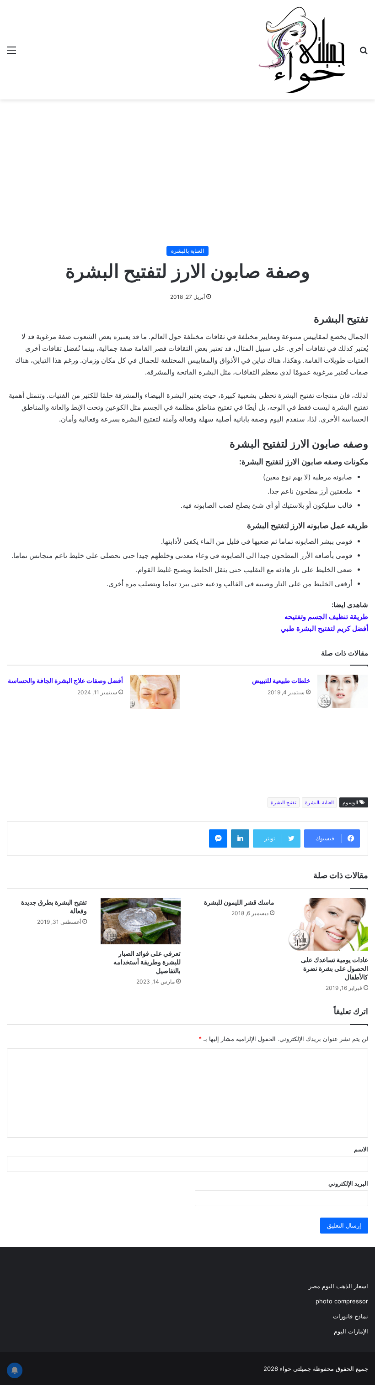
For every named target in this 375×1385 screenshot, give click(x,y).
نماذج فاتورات (350, 1316)
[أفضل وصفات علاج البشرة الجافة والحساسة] (155, 692)
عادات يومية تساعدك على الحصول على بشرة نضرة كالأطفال (334, 968)
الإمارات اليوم (351, 1331)
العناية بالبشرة (187, 250)
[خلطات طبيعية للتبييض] (342, 691)
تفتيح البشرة (283, 802)
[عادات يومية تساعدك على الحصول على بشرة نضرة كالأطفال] (328, 924)
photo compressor (342, 1301)
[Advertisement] (187, 172)
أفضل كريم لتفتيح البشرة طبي (324, 628)
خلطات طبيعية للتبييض (281, 680)
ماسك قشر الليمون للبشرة (239, 902)
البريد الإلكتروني (348, 1183)
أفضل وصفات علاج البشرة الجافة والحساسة (65, 680)
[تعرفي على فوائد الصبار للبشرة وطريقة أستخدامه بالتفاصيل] (141, 921)
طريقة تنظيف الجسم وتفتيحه (326, 616)
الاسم (361, 1149)
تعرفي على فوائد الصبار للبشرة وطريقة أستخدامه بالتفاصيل (147, 961)
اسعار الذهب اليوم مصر (338, 1286)
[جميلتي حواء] (301, 49)
